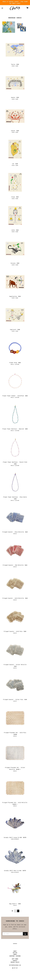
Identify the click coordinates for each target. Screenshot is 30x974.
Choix (15, 8)
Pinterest (15, 968)
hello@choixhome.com (15, 965)
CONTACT (15, 960)
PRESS (15, 954)
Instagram (13, 968)
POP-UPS (15, 952)
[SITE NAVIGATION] (2, 8)
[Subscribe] (25, 933)
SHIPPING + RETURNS (15, 956)
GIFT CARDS (15, 959)
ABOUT (15, 951)
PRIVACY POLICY (15, 962)
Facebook (17, 968)
